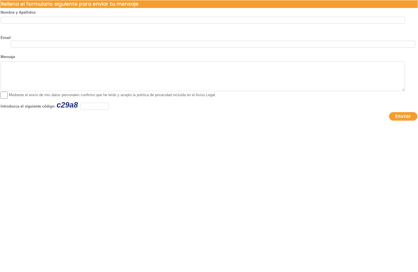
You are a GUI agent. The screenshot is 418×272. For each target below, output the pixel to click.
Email (6, 38)
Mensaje (8, 57)
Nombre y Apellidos (18, 12)
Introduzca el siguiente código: (39, 105)
